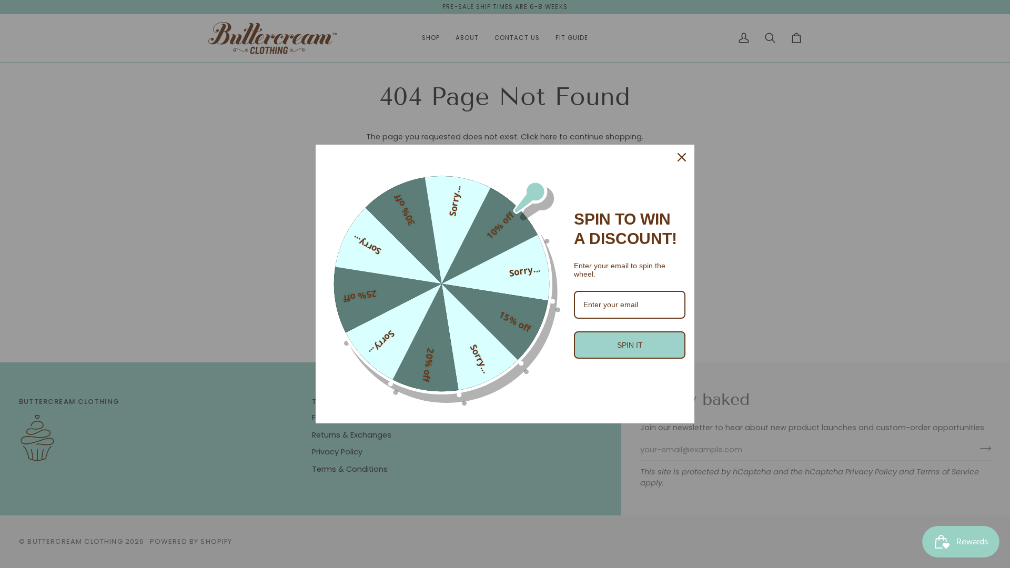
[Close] (681, 157)
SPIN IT (630, 345)
